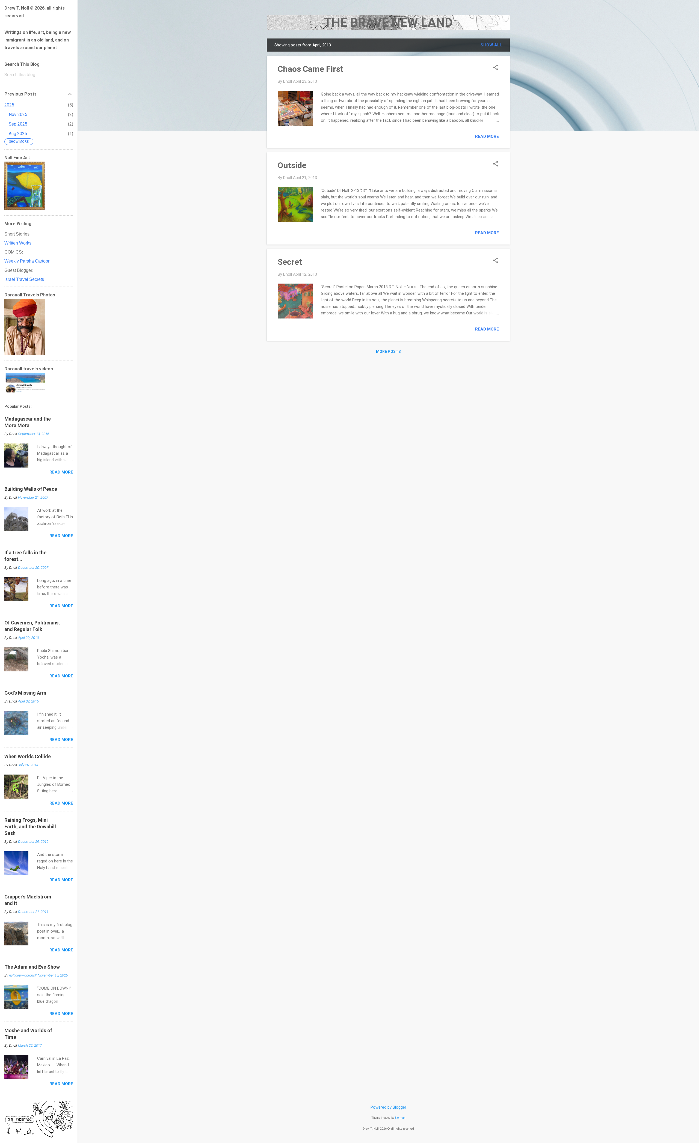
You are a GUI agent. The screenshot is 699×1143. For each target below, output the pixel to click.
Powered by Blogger (388, 1107)
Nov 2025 (18, 114)
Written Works (17, 243)
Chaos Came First (310, 69)
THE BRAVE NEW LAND (388, 22)
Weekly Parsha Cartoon (27, 261)
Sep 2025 (18, 124)
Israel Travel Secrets (24, 279)
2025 (9, 105)
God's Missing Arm (25, 693)
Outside (292, 165)
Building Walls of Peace (30, 489)
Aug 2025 (18, 133)
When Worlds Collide (27, 756)
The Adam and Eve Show (32, 967)
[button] (495, 68)
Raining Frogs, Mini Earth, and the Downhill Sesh (30, 826)
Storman (400, 1118)
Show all (491, 45)
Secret (290, 262)
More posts (388, 351)
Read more (487, 136)
